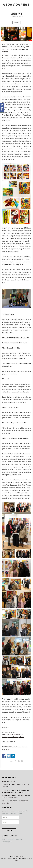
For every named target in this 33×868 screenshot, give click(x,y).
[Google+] (22, 761)
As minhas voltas (20, 49)
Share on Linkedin (13, 756)
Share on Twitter (9, 756)
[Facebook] (19, 761)
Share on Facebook (4, 756)
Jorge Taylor (19, 856)
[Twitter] (15, 761)
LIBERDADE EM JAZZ (8, 781)
